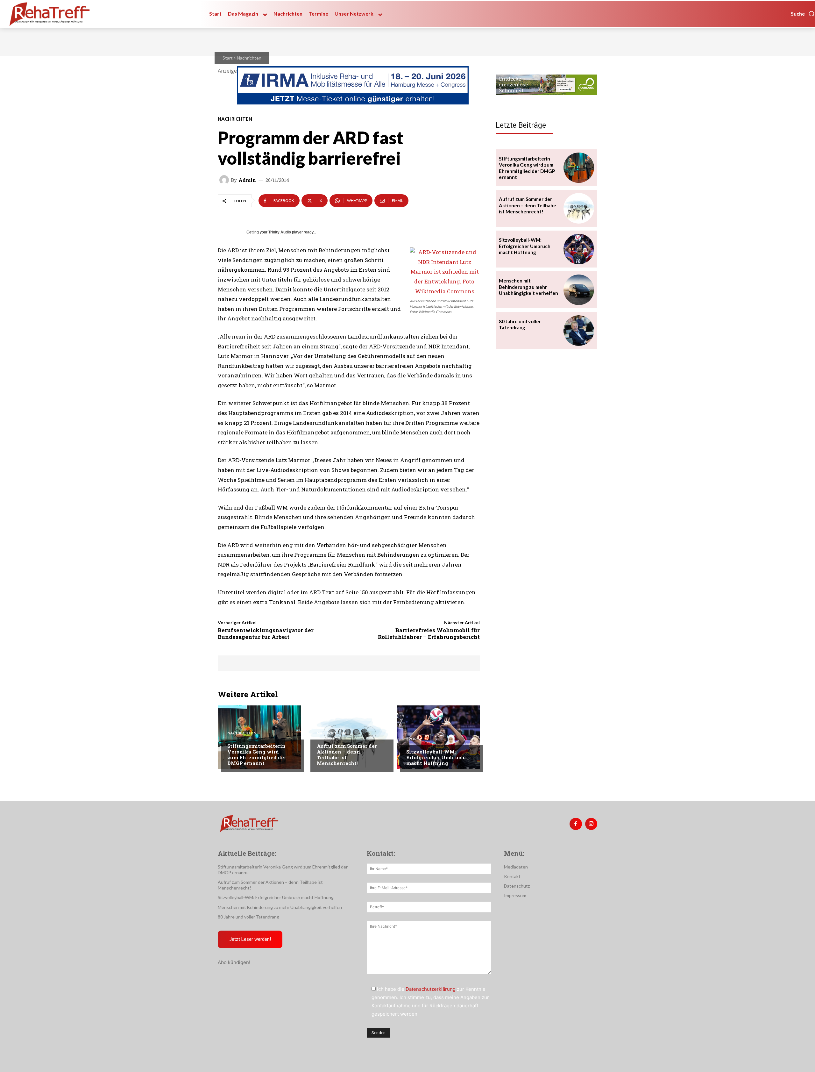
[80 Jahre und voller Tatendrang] (578, 330)
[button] (803, 13)
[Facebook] (576, 824)
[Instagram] (591, 824)
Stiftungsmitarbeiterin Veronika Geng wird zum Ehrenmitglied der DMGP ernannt (256, 754)
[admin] (225, 180)
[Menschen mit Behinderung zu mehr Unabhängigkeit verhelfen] (578, 290)
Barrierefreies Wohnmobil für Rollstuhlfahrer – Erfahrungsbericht (429, 633)
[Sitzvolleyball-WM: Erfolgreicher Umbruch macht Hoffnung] (438, 737)
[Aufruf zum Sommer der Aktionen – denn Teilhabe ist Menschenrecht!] (348, 737)
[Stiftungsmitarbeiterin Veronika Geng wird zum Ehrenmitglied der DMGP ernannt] (259, 737)
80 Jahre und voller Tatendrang (520, 324)
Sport (413, 739)
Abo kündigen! (234, 962)
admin (247, 180)
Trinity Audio (279, 232)
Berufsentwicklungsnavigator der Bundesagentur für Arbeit (266, 633)
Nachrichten (249, 58)
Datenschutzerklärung (431, 989)
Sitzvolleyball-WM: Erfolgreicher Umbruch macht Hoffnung (435, 757)
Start (228, 58)
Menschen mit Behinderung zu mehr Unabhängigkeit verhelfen (528, 287)
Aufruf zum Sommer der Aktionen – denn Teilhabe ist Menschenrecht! (347, 754)
